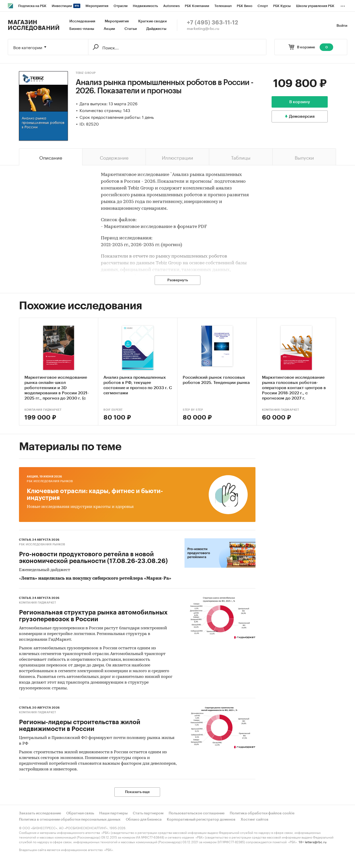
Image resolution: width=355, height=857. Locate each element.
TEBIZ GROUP (86, 72)
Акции (109, 29)
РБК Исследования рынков (50, 481)
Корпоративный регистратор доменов (201, 819)
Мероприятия (117, 21)
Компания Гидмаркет (42, 409)
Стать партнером (148, 813)
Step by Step (193, 409)
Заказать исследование (40, 813)
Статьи (130, 29)
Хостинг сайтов (254, 819)
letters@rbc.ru (315, 841)
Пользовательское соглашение (197, 813)
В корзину (299, 102)
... (342, 5)
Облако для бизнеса (144, 819)
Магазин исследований (34, 25)
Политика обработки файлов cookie (262, 813)
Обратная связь (80, 813)
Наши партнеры (113, 813)
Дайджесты (156, 29)
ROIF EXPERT (113, 409)
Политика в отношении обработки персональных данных (70, 819)
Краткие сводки (152, 21)
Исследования (82, 21)
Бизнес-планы (81, 29)
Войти (342, 26)
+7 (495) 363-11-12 (212, 22)
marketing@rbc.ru (203, 29)
